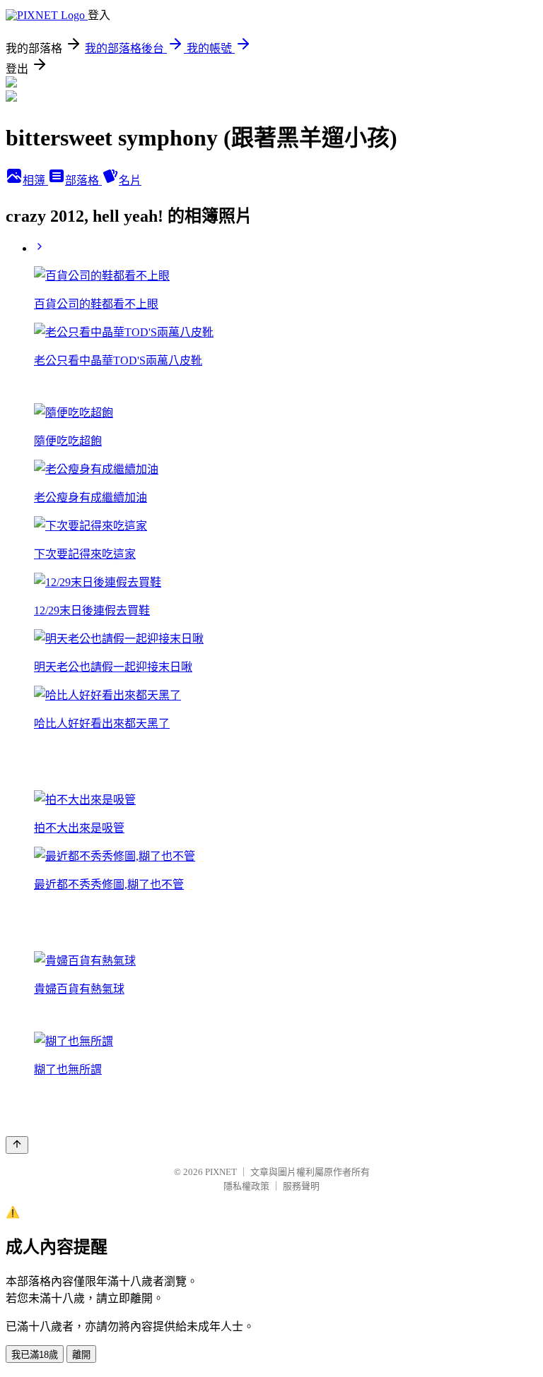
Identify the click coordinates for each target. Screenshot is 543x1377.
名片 (130, 180)
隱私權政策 (246, 1186)
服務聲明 (301, 1186)
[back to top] (17, 1145)
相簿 (35, 180)
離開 (81, 1354)
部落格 (83, 180)
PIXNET (221, 1172)
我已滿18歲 (34, 1354)
